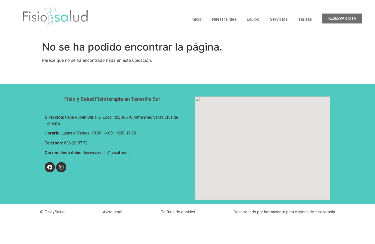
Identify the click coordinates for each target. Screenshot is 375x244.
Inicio (197, 19)
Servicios (279, 19)
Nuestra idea (224, 19)
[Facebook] (50, 167)
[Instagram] (61, 167)
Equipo (253, 19)
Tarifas (305, 19)
